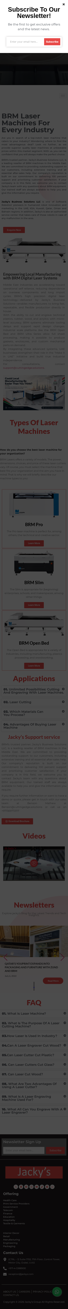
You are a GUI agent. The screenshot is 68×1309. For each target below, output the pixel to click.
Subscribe (52, 41)
